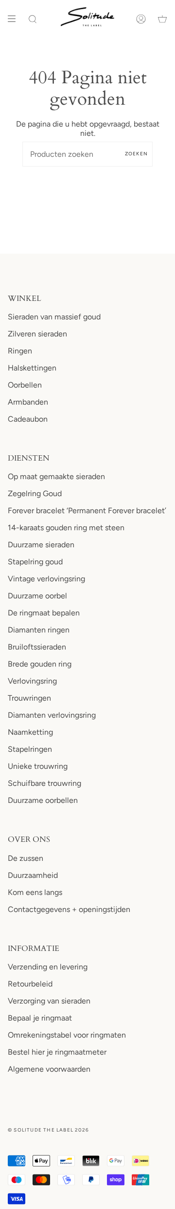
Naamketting (30, 732)
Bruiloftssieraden (37, 646)
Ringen (20, 350)
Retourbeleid (30, 983)
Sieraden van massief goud (54, 316)
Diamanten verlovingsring (52, 715)
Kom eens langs (35, 892)
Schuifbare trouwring (44, 783)
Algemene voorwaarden (49, 1069)
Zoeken (136, 153)
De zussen (25, 858)
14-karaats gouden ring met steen (66, 527)
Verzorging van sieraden (49, 1000)
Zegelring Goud (35, 493)
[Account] (141, 18)
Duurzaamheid (33, 875)
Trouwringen (29, 698)
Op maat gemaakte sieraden (56, 476)
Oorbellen (25, 385)
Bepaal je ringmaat (40, 1018)
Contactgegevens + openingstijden (69, 909)
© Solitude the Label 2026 (48, 1130)
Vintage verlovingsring (46, 578)
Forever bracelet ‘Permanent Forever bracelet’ (87, 510)
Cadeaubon (28, 419)
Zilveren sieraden (37, 333)
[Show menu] (15, 19)
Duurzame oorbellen (43, 800)
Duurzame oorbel (37, 595)
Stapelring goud (35, 561)
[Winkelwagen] (162, 18)
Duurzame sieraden (41, 544)
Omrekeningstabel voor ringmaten (67, 1035)
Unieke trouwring (38, 766)
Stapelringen (30, 749)
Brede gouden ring (39, 664)
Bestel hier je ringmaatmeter (57, 1052)
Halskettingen (32, 367)
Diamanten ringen (39, 629)
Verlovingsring (32, 681)
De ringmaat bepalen (44, 612)
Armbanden (28, 402)
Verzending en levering (48, 966)
